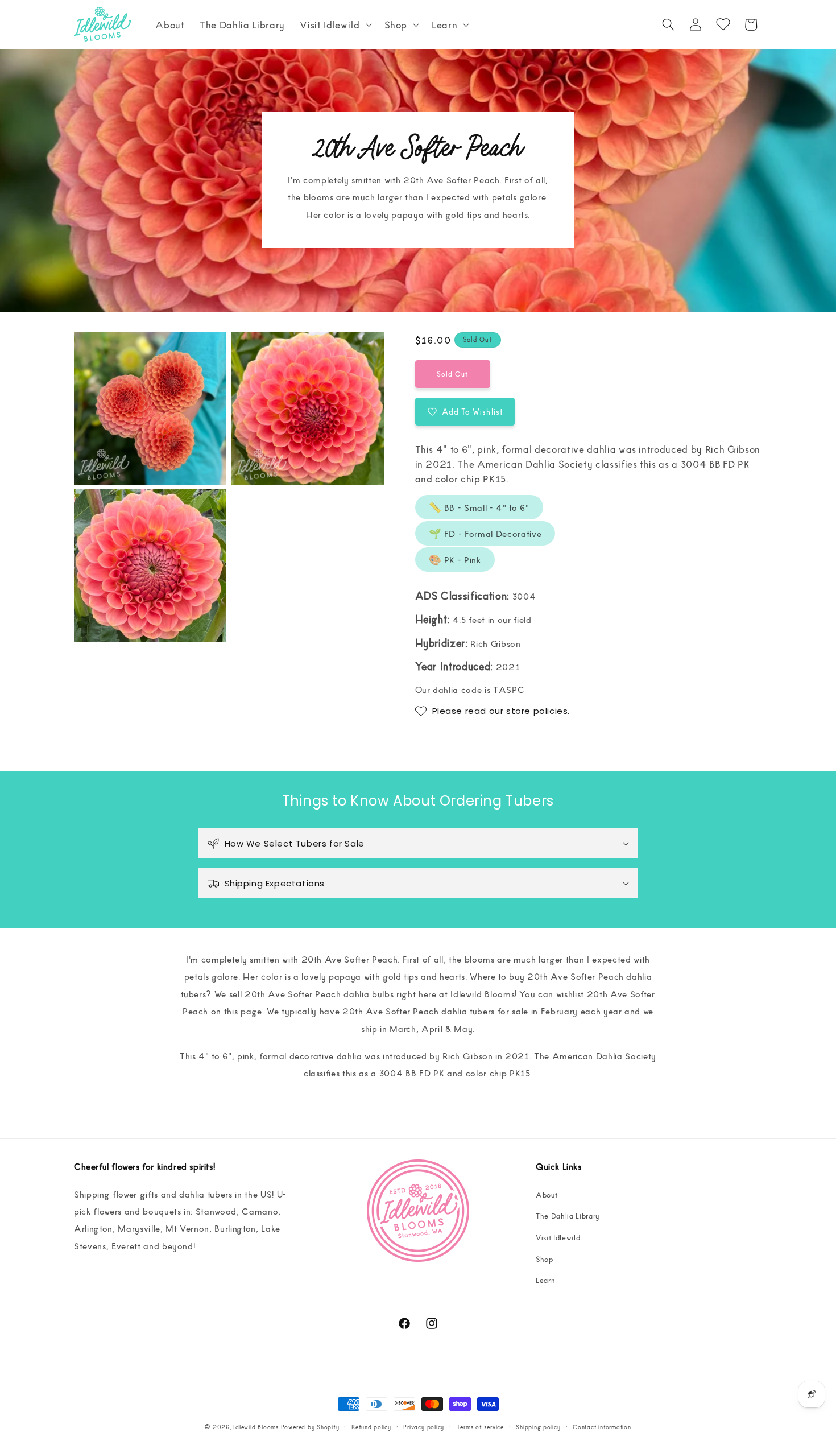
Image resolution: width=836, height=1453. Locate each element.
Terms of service (480, 1426)
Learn (545, 1280)
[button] (334, 24)
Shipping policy (538, 1426)
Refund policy (371, 1426)
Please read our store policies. (501, 711)
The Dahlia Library (567, 1215)
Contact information (602, 1426)
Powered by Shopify (310, 1426)
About (546, 1194)
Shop (544, 1259)
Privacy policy (423, 1426)
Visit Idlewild (558, 1237)
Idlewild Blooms (256, 1426)
